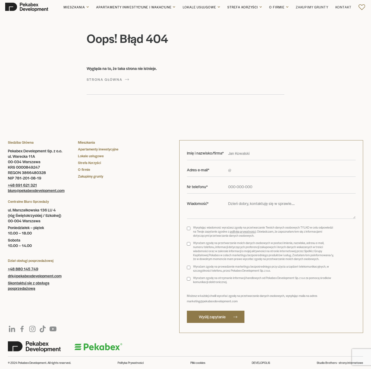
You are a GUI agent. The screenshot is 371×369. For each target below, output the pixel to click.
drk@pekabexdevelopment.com (35, 275)
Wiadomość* (198, 203)
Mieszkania (74, 7)
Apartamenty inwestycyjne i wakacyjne (134, 7)
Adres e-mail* (198, 169)
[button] (76, 7)
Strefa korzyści (242, 7)
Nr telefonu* (197, 186)
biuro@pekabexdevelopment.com (36, 190)
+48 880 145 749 (23, 268)
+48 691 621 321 (22, 185)
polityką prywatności (243, 231)
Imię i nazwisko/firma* (205, 153)
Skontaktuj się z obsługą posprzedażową (28, 285)
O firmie (277, 7)
